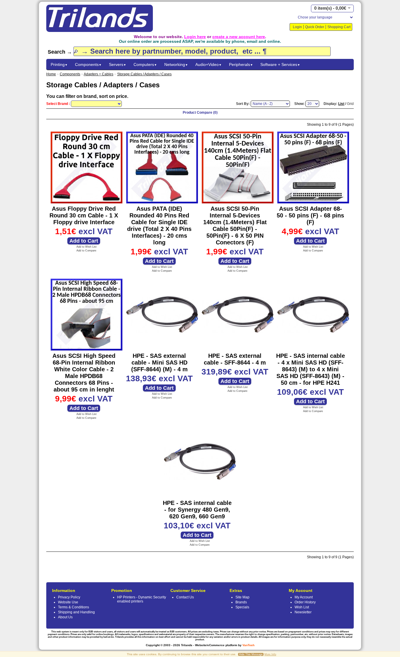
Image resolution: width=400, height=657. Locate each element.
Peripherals (241, 64)
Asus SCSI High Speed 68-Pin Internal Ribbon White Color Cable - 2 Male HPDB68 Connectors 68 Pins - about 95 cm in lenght (83, 373)
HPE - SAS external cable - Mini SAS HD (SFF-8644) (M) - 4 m (159, 362)
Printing (59, 64)
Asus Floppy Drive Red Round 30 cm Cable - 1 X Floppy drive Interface (83, 215)
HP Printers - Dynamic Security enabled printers (141, 599)
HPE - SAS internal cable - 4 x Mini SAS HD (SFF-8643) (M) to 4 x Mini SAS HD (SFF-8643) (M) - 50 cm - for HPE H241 (310, 369)
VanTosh (248, 645)
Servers (117, 64)
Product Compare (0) (200, 112)
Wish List (302, 607)
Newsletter (303, 612)
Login (297, 27)
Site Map (242, 597)
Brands (241, 602)
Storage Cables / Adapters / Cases (144, 74)
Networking (176, 64)
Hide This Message (251, 654)
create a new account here (238, 36)
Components (88, 64)
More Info (270, 654)
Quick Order (314, 27)
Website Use (68, 602)
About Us (65, 617)
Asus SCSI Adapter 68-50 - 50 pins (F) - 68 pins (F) (310, 215)
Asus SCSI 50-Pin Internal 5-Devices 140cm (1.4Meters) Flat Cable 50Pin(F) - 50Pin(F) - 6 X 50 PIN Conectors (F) (235, 225)
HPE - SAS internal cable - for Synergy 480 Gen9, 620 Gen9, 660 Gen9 (197, 510)
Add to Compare (86, 250)
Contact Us (185, 597)
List (341, 104)
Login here (195, 36)
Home (51, 74)
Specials (242, 607)
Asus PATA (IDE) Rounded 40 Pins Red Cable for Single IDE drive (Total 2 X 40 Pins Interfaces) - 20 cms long (159, 225)
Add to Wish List (86, 246)
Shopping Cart (339, 27)
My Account (304, 597)
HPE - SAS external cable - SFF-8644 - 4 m (235, 359)
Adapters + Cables (98, 74)
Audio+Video (208, 64)
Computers (145, 64)
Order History (305, 602)
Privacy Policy (69, 597)
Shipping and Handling (76, 612)
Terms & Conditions (73, 607)
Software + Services (280, 64)
